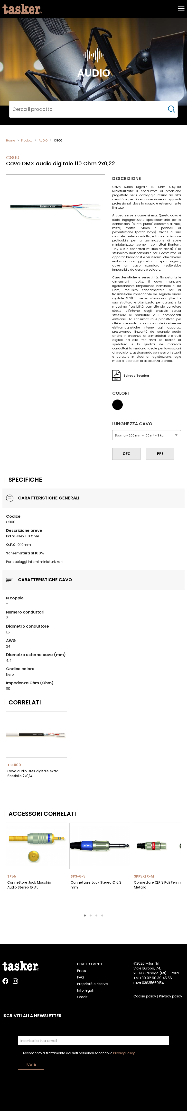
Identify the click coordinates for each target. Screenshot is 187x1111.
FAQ (80, 977)
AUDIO (43, 140)
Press (81, 970)
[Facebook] (5, 981)
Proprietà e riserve (92, 983)
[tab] (85, 915)
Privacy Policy (124, 1053)
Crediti (82, 997)
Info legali (85, 990)
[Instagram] (15, 981)
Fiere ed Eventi (89, 964)
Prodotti (26, 140)
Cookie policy (144, 996)
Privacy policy (170, 996)
